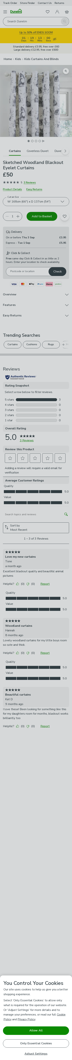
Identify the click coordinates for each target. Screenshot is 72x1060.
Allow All (36, 1030)
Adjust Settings (36, 1054)
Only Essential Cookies (36, 1043)
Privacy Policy (26, 1019)
